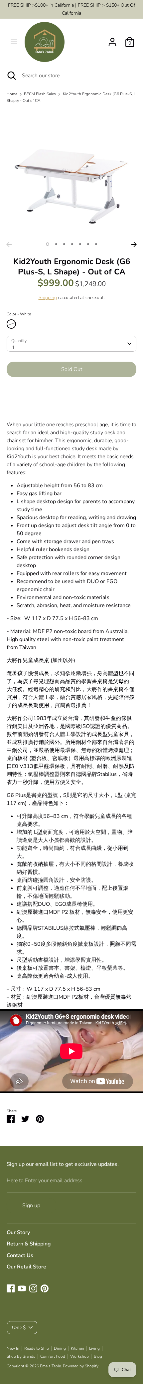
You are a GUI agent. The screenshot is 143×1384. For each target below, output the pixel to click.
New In (13, 1348)
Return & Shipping (29, 1243)
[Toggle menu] (14, 42)
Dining (60, 1348)
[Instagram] (33, 1288)
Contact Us (20, 1255)
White (11, 324)
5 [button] (80, 244)
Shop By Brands (21, 1356)
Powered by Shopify (80, 1366)
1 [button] (47, 244)
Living (94, 1348)
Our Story (18, 1232)
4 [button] (72, 244)
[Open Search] (11, 76)
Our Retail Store (26, 1266)
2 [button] (56, 244)
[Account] (112, 39)
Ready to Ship (36, 1348)
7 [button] (96, 244)
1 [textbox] (13, 347)
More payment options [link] (71, 406)
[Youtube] (22, 1288)
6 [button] (88, 244)
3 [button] (64, 244)
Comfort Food (52, 1356)
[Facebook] (11, 1288)
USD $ (19, 1327)
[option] (71, 173)
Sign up (31, 1205)
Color (19, 314)
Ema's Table (50, 1366)
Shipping (48, 297)
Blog (98, 1356)
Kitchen (77, 1348)
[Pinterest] (45, 1288)
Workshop (79, 1356)
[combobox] (71, 344)
